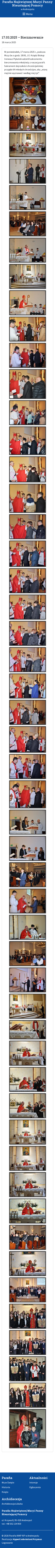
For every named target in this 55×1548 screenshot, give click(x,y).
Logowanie (7, 1542)
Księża (5, 1491)
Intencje (33, 1482)
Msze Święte (8, 1482)
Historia (6, 1487)
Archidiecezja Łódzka (12, 1503)
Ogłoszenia (35, 1487)
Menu (29, 14)
